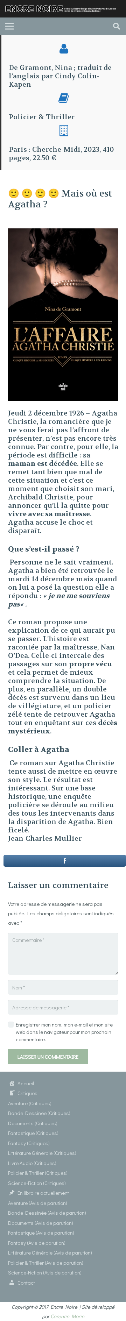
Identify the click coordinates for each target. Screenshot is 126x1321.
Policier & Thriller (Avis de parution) (45, 1262)
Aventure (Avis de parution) (37, 1202)
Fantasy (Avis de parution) (36, 1242)
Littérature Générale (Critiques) (42, 1152)
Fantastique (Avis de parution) (41, 1232)
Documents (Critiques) (32, 1123)
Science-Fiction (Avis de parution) (45, 1272)
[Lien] (63, 8)
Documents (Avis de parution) (40, 1222)
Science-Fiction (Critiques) (37, 1182)
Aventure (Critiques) (29, 1103)
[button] (116, 26)
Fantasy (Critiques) (29, 1142)
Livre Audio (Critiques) (32, 1162)
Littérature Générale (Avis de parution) (50, 1252)
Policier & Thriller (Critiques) (38, 1172)
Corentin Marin (67, 1316)
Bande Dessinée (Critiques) (39, 1112)
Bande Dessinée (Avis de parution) (47, 1212)
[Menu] (9, 26)
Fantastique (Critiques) (33, 1132)
